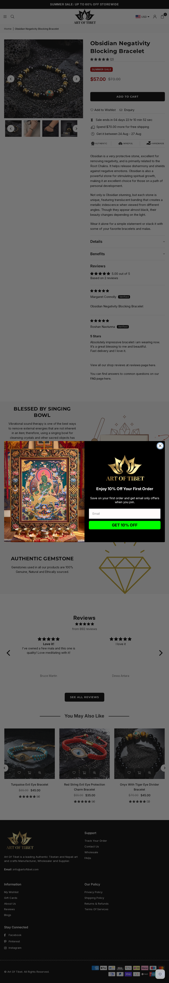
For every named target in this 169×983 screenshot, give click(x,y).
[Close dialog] (160, 446)
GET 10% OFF (124, 525)
